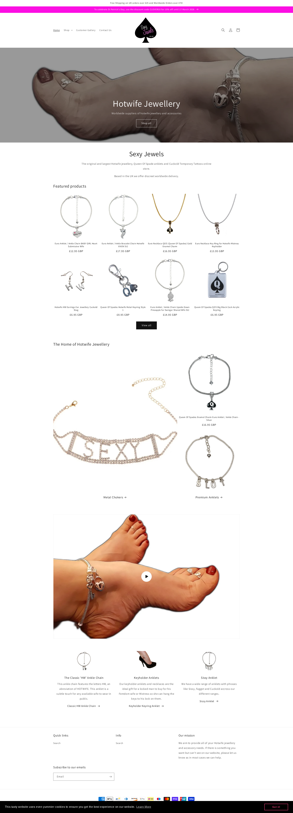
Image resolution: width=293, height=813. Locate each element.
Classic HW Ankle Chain (81, 706)
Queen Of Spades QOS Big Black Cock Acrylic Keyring (217, 308)
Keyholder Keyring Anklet (144, 706)
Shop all (146, 123)
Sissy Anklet (207, 701)
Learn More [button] (143, 806)
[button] (68, 30)
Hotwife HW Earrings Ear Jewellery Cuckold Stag (76, 308)
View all (146, 325)
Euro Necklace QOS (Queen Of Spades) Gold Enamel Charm (170, 245)
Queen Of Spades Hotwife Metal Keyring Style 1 (123, 308)
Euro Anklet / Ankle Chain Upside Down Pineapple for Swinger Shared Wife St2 (169, 308)
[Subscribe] (110, 777)
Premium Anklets (207, 497)
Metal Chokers (113, 497)
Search (57, 743)
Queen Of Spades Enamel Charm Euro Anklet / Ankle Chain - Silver (209, 418)
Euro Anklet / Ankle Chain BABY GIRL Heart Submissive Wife (76, 245)
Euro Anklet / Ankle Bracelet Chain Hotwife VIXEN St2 (123, 245)
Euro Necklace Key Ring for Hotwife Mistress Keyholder (217, 245)
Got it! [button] (276, 807)
